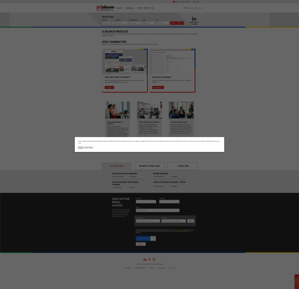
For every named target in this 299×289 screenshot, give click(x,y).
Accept (80, 147)
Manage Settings (88, 147)
